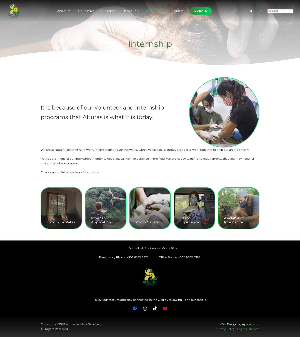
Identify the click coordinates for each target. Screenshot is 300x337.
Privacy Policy (225, 329)
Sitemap (253, 329)
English (274, 11)
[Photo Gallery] (150, 208)
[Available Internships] (238, 208)
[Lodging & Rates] (61, 208)
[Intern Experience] (194, 208)
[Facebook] (135, 308)
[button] (169, 11)
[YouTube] (165, 308)
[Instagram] (145, 308)
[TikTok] (155, 308)
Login (241, 329)
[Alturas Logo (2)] (14, 11)
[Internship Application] (106, 208)
